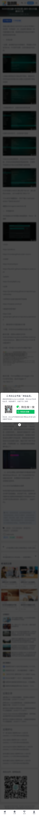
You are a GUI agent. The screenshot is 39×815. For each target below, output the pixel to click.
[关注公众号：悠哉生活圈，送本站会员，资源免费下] (19, 409)
